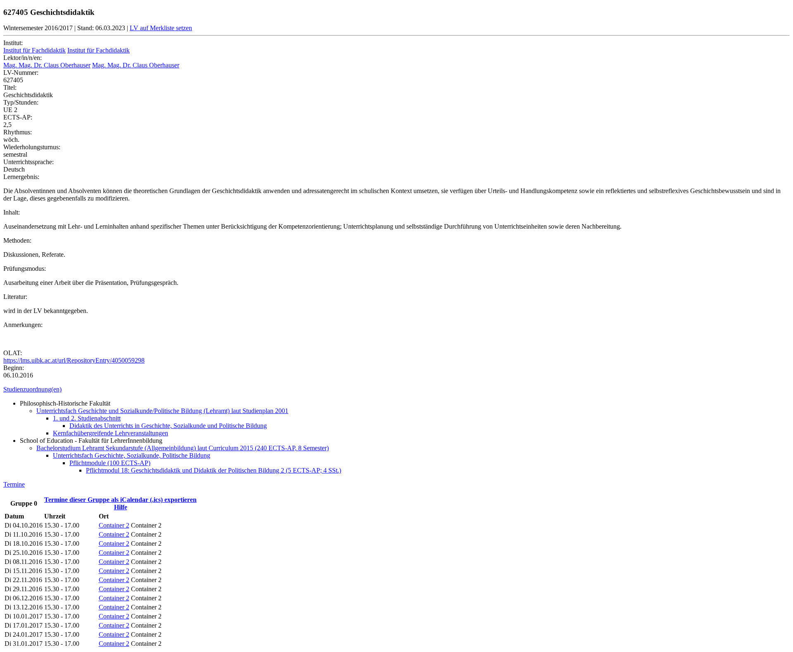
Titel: (10, 87)
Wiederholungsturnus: (31, 146)
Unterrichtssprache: (28, 161)
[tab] (396, 389)
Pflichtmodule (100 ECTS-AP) (109, 462)
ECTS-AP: (17, 117)
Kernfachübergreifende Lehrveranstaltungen (110, 433)
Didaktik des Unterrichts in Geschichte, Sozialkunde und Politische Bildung (168, 425)
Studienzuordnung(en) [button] (32, 389)
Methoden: (17, 240)
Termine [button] (14, 484)
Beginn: (13, 367)
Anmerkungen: (23, 324)
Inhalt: (11, 212)
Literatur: (15, 296)
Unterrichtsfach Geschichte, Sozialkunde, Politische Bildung (131, 455)
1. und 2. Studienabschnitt (87, 418)
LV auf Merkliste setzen (161, 27)
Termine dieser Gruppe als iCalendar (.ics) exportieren (120, 499)
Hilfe (120, 507)
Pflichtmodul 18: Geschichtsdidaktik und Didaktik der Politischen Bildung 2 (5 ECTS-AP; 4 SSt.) (213, 470)
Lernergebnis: (21, 176)
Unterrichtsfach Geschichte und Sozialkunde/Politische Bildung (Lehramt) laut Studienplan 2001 (162, 410)
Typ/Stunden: (20, 102)
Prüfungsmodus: (24, 268)
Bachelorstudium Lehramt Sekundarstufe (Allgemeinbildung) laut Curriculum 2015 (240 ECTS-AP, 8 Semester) (182, 447)
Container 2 (114, 525)
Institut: (13, 42)
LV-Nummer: (20, 72)
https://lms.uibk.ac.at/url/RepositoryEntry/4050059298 (74, 360)
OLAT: (12, 352)
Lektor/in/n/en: (22, 57)
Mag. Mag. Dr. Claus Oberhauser (46, 65)
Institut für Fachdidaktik (34, 50)
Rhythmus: (17, 132)
